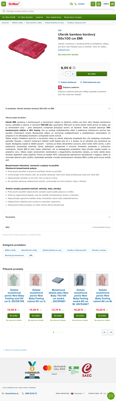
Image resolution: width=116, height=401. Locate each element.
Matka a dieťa (10, 250)
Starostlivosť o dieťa (29, 250)
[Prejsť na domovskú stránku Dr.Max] (14, 3)
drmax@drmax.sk (11, 393)
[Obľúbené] (93, 4)
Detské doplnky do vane (52, 250)
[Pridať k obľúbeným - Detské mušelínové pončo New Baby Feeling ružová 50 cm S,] (44, 274)
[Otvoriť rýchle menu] (3, 4)
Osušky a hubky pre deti (76, 250)
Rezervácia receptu (73, 17)
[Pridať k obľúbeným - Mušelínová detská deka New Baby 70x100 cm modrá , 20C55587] (66, 274)
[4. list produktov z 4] (62, 332)
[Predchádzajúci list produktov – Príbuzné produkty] (104, 332)
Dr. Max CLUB (8, 17)
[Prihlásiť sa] (98, 4)
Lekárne (39, 17)
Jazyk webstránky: (63, 393)
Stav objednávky (53, 17)
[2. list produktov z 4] (56, 332)
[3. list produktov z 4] (59, 332)
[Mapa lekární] (71, 3)
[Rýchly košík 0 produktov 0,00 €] (112, 4)
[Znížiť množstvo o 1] (63, 74)
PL (107, 393)
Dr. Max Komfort (25, 17)
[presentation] (13, 280)
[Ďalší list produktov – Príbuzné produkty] (110, 332)
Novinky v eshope (99, 250)
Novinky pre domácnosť (14, 255)
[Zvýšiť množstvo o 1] (72, 74)
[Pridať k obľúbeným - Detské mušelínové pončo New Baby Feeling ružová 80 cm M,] (111, 274)
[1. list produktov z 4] (53, 332)
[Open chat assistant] (111, 396)
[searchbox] (58, 11)
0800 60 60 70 (31, 393)
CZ (105, 393)
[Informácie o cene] (74, 68)
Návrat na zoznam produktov (16, 350)
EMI (59, 30)
